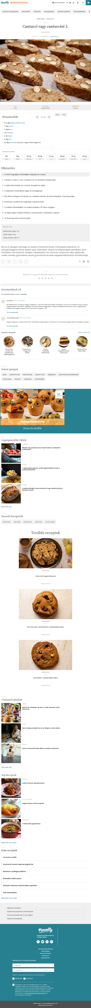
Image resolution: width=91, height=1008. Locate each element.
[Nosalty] (5, 2)
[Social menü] (70, 2)
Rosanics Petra (45, 584)
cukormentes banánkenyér (68, 375)
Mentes (24, 704)
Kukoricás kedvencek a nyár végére (20, 915)
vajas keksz (17, 522)
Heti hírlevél (29, 978)
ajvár (4, 375)
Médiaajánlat (45, 958)
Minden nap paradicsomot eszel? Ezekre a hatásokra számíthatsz (41, 448)
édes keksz (41, 19)
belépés (17, 294)
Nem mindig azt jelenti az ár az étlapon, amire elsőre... (41, 728)
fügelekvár (52, 375)
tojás (10, 136)
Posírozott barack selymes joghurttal (18, 864)
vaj (10, 139)
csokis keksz (38, 522)
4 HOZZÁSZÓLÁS (54, 36)
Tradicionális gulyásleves (31, 824)
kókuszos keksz (50, 522)
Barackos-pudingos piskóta (14, 871)
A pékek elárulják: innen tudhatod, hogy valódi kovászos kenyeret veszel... (42, 489)
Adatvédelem (45, 951)
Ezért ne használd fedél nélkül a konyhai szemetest (40, 748)
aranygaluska (49, 12)
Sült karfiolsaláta (10, 892)
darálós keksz (28, 522)
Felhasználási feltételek (45, 949)
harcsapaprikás (79, 12)
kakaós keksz (7, 522)
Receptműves (45, 32)
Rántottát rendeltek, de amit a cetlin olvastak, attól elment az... (41, 708)
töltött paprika (27, 799)
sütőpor (10, 133)
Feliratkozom (48, 970)
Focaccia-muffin (10, 857)
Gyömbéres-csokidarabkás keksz (45, 678)
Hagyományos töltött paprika (33, 803)
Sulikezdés (25, 444)
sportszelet (26, 12)
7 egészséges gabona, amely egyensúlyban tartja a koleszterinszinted (41, 469)
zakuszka (37, 12)
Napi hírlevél (18, 978)
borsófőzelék (39, 379)
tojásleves (28, 379)
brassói (24, 779)
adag (44, 117)
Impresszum (45, 955)
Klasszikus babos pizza (12, 878)
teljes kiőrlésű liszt (18, 123)
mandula (13, 142)
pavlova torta (15, 375)
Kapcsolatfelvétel (45, 953)
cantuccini (50, 19)
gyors (57, 114)
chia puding (7, 379)
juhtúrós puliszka (64, 12)
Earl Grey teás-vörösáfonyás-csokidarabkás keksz (45, 627)
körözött (18, 379)
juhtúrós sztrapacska (10, 12)
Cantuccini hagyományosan (45, 576)
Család (24, 464)
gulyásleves (26, 820)
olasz (64, 114)
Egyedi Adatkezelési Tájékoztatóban (35, 993)
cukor (11, 126)
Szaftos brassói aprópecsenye (33, 783)
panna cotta (40, 375)
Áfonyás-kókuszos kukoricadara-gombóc (20, 885)
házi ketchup (27, 375)
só (11, 129)
